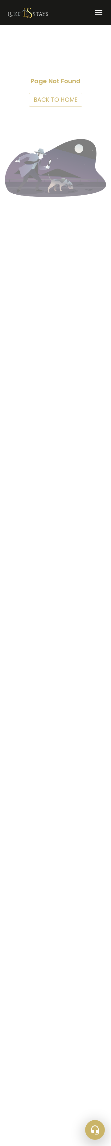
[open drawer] (98, 12)
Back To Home (55, 100)
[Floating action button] (95, 1130)
